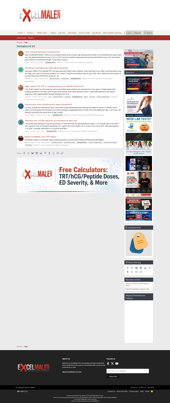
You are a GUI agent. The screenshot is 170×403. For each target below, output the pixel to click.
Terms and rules (122, 391)
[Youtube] (116, 364)
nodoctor (28, 97)
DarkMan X (28, 78)
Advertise (150, 387)
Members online (133, 279)
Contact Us (142, 387)
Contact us (111, 391)
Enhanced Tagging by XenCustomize (85, 399)
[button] (24, 32)
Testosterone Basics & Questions (81, 62)
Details (114, 397)
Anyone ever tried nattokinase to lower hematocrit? (48, 104)
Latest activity (21, 38)
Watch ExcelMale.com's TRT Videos (40, 136)
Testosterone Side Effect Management (91, 115)
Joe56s (27, 62)
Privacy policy (134, 391)
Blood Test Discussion (37, 99)
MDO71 (128, 286)
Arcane (27, 131)
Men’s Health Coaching (112, 33)
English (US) (23, 391)
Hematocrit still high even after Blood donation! (46, 68)
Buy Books (96, 33)
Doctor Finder (84, 33)
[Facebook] (108, 364)
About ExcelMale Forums (71, 372)
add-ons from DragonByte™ (79, 397)
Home (20, 33)
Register (31, 38)
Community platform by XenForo (85, 395)
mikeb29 (145, 283)
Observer (129, 283)
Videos (53, 33)
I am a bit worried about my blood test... (43, 51)
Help (141, 391)
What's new (41, 33)
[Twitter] (112, 364)
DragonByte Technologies (103, 397)
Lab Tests (61, 33)
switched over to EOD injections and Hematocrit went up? (51, 120)
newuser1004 (137, 283)
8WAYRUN (96, 401)
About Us (134, 387)
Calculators (72, 33)
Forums (30, 33)
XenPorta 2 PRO (76, 401)
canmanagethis (30, 115)
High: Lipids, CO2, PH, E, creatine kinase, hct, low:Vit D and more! (54, 86)
